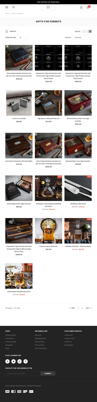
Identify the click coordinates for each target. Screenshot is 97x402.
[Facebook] (7, 361)
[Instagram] (19, 361)
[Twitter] (13, 361)
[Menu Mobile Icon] (6, 7)
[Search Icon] (13, 7)
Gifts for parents (17, 14)
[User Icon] (81, 7)
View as (77, 31)
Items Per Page (10, 37)
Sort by (68, 37)
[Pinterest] (25, 361)
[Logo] (48, 7)
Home (7, 14)
